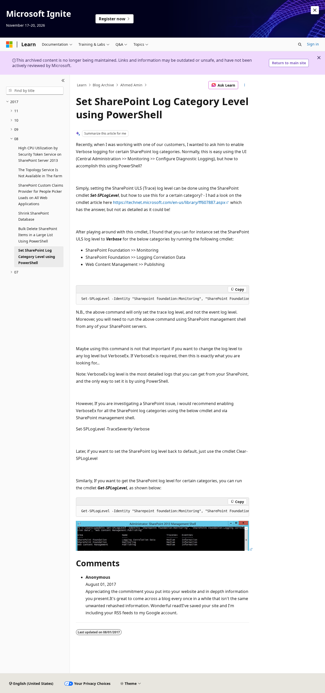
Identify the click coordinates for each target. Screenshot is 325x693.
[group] (162, 298)
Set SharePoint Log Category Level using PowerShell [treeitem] (36, 256)
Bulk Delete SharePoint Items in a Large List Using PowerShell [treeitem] (37, 235)
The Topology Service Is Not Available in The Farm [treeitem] (40, 173)
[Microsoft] (9, 44)
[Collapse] (63, 81)
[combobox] (34, 91)
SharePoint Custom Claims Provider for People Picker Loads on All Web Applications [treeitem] (40, 194)
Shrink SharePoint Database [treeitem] (33, 216)
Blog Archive (103, 85)
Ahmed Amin (131, 85)
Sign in (313, 44)
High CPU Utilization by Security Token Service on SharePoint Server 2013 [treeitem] (39, 154)
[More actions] (244, 85)
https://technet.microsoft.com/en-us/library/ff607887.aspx (169, 202)
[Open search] (300, 44)
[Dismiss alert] (315, 10)
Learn (82, 85)
